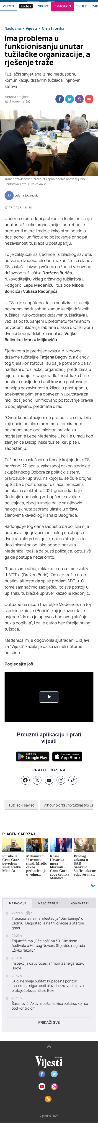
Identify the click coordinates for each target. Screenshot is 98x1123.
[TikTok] (72, 780)
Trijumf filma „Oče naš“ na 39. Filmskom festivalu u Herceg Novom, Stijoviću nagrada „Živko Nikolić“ (48, 946)
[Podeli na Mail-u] (89, 99)
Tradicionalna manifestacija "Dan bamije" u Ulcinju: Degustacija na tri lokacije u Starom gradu (48, 923)
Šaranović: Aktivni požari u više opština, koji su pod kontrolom (50, 1006)
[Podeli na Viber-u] (79, 99)
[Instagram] (61, 780)
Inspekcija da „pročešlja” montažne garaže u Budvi (48, 966)
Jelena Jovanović (27, 195)
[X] (37, 780)
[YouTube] (49, 780)
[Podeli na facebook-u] (59, 99)
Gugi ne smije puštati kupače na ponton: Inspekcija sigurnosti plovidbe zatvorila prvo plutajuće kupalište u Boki (48, 986)
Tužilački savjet (21, 805)
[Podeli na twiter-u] (69, 99)
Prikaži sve (49, 1022)
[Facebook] (25, 780)
